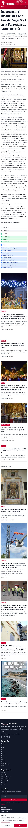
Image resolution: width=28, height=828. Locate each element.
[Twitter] (4, 737)
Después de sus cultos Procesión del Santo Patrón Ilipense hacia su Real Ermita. (12, 345)
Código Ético (4, 774)
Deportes (3, 753)
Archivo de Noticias (5, 764)
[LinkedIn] (9, 737)
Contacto (3, 784)
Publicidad (3, 807)
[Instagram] (7, 737)
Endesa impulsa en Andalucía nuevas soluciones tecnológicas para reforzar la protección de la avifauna (13, 565)
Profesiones (4, 762)
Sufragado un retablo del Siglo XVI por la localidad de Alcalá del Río (13, 510)
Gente (2, 751)
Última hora (4, 745)
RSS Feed (3, 766)
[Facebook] (2, 737)
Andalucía (3, 749)
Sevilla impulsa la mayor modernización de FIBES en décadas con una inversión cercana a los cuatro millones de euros (13, 607)
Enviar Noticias (4, 811)
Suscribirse (14, 799)
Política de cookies (5, 822)
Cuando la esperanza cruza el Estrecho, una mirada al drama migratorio (14, 703)
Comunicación (4, 757)
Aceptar (21, 825)
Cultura (3, 759)
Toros (2, 755)
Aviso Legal (4, 782)
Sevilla (2, 747)
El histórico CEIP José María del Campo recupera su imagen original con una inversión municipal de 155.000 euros (14, 649)
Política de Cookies (5, 778)
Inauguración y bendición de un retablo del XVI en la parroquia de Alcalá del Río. (13, 451)
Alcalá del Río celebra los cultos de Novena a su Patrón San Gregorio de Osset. (12, 429)
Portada (3, 743)
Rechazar (7, 825)
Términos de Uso (5, 780)
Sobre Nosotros (5, 772)
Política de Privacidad (6, 776)
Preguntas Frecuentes (6, 809)
